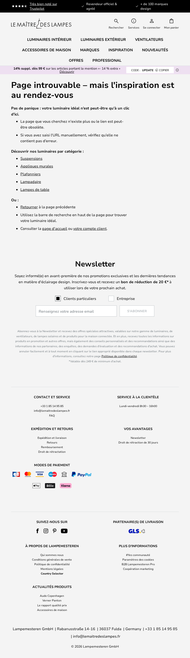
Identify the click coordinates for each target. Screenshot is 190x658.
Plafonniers (30, 173)
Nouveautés (155, 49)
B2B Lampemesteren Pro (138, 564)
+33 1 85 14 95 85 (52, 406)
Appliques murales (36, 166)
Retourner (29, 206)
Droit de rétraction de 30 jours (138, 442)
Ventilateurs (149, 39)
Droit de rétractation (52, 451)
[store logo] (41, 23)
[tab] (52, 406)
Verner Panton (51, 600)
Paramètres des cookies (138, 559)
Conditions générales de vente (52, 559)
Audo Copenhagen (52, 595)
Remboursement (52, 447)
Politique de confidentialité (119, 356)
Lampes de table (34, 189)
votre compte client (90, 228)
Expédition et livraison (52, 438)
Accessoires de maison (52, 610)
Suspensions (31, 158)
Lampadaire (30, 181)
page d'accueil (54, 228)
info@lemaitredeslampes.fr (52, 410)
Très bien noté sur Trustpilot (43, 6)
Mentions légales (52, 569)
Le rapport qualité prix (52, 605)
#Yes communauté (138, 555)
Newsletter (138, 438)
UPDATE (150, 70)
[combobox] (119, 23)
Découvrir (67, 71)
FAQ (52, 415)
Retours (52, 442)
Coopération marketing (138, 569)
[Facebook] (37, 531)
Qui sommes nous (51, 555)
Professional (106, 60)
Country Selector (52, 573)
